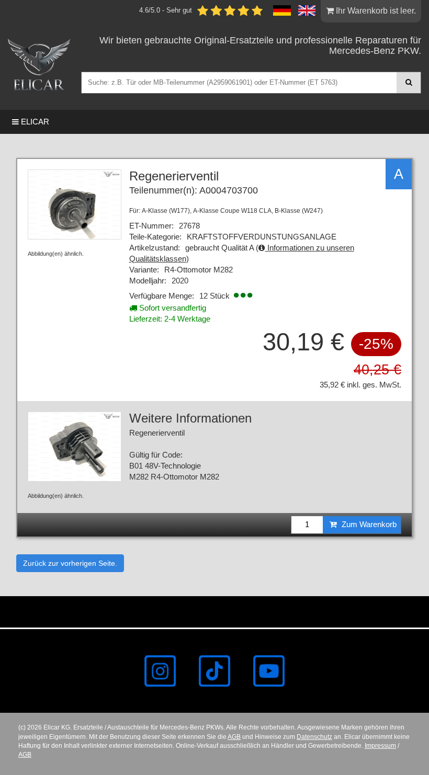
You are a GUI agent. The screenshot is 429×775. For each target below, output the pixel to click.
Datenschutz (314, 736)
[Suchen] (409, 82)
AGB (234, 736)
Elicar (34, 122)
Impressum (380, 745)
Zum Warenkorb (368, 524)
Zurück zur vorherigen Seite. (70, 563)
